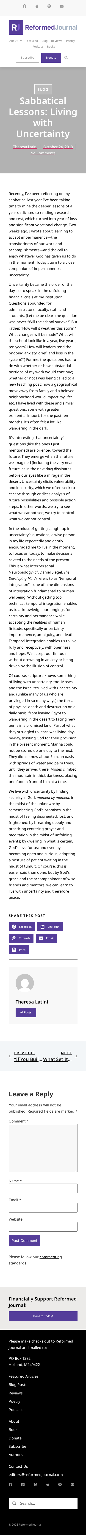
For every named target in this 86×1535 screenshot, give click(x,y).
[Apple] (37, 6)
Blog (44, 41)
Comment (19, 1121)
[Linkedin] (23, 1484)
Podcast (38, 46)
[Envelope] (62, 6)
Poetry (70, 41)
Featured (31, 41)
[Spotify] (49, 6)
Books (51, 46)
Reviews (56, 41)
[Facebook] (24, 6)
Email (15, 1200)
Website (15, 1219)
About (13, 41)
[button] (66, 58)
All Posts (26, 1012)
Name (15, 1181)
